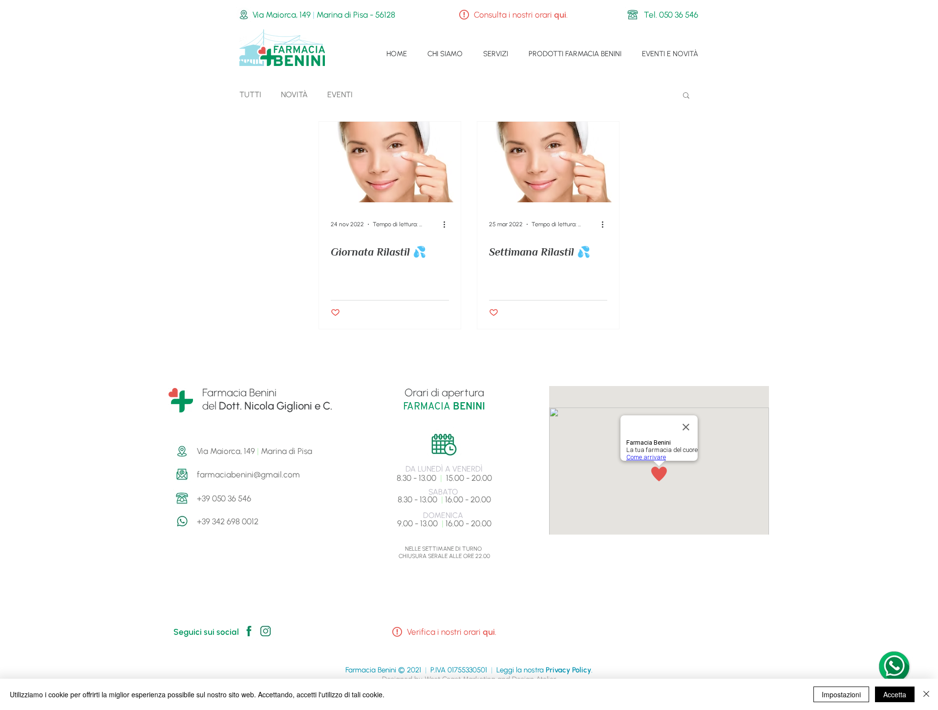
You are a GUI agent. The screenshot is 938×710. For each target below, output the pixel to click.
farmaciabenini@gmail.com (248, 474)
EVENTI (340, 94)
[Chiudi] (926, 694)
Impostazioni (841, 694)
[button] (686, 96)
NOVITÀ (294, 94)
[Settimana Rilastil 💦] (548, 162)
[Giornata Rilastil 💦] (390, 162)
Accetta (894, 694)
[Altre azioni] (447, 224)
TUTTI (250, 94)
